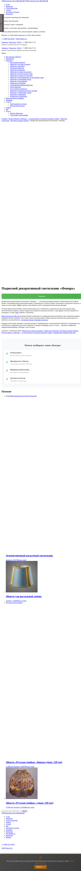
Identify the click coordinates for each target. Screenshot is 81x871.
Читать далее (21, 560)
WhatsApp (12, 42)
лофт (16, 312)
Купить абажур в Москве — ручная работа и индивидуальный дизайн (34, 119)
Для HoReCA (10, 833)
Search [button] (24, 811)
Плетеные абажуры (17, 68)
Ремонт (8, 837)
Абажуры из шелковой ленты (20, 79)
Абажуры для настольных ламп (21, 74)
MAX (19, 42)
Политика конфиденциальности (10, 851)
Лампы (8, 108)
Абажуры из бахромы (18, 83)
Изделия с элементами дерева (20, 92)
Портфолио (10, 59)
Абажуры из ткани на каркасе (20, 72)
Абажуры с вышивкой (18, 94)
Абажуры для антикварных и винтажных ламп (27, 77)
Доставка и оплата (12, 12)
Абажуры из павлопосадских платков (23, 91)
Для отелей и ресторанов (19, 115)
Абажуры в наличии (17, 66)
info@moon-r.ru (21, 39)
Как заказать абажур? (13, 57)
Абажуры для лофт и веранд (20, 64)
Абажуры (9, 60)
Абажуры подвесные (17, 70)
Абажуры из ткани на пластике (21, 75)
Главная (4, 119)
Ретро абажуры (15, 87)
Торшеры (9, 100)
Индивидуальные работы (20, 120)
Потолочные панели (17, 106)
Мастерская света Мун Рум (11, 316)
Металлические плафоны (15, 98)
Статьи (8, 10)
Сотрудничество (12, 8)
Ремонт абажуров (16, 113)
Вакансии (9, 6)
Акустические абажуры (18, 89)
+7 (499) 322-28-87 (8, 844)
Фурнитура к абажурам (18, 96)
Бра (7, 109)
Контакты (9, 14)
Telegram (5, 42)
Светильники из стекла (18, 104)
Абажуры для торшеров (18, 81)
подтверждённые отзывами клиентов (34, 320)
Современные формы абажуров (21, 85)
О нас (8, 4)
